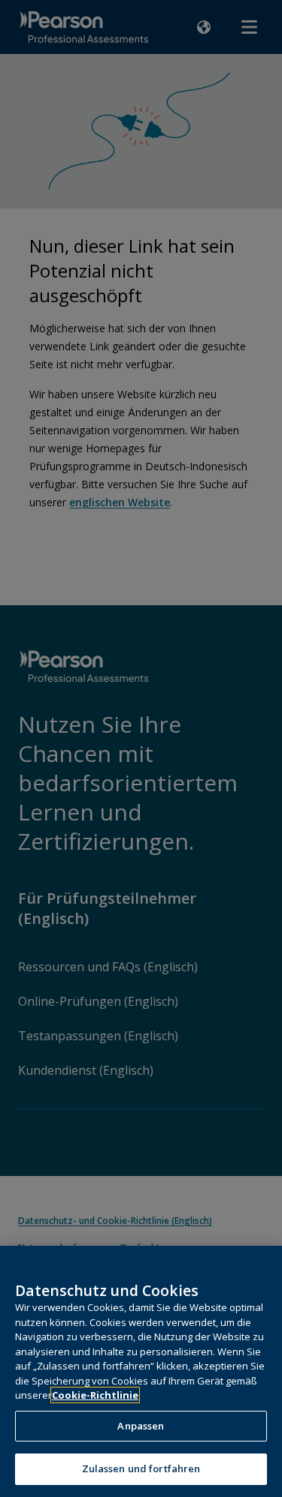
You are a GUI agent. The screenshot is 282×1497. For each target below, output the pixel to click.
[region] (141, 1371)
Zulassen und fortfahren (141, 1468)
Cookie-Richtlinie (95, 1395)
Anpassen (140, 1425)
